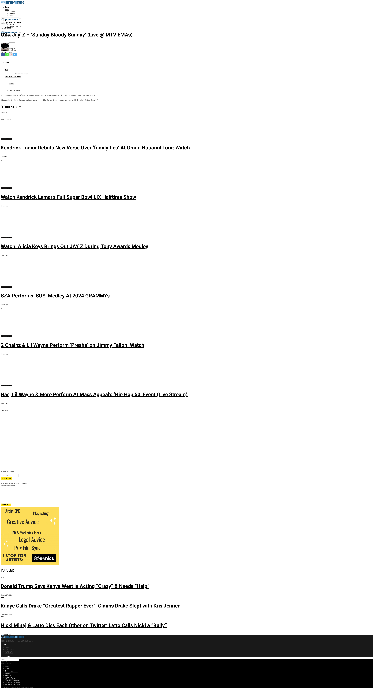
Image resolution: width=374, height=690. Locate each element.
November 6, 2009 (6, 52)
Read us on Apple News (12, 684)
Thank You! (6, 504)
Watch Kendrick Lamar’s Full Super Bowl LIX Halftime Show (68, 197)
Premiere (11, 24)
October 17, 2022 (6, 595)
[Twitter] (15, 54)
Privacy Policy (9, 649)
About (7, 647)
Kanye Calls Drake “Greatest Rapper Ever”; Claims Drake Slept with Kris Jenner (90, 606)
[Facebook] (3, 54)
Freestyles (12, 13)
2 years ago (4, 206)
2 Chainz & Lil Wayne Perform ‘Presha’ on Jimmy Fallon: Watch (72, 345)
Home (7, 7)
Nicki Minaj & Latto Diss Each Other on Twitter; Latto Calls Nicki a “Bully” (84, 625)
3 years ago (4, 304)
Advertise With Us (10, 679)
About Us (8, 675)
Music (7, 9)
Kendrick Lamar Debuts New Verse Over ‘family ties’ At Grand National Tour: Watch (95, 148)
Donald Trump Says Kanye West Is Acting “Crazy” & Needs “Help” (75, 586)
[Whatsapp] (7, 54)
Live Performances (7, 27)
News (2, 577)
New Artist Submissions (12, 681)
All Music (12, 11)
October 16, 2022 (6, 614)
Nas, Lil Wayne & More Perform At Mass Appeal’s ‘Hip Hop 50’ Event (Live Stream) (94, 394)
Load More (4, 410)
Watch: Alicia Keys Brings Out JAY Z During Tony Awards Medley (74, 246)
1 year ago (4, 156)
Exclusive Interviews (15, 26)
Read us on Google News (13, 682)
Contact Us (8, 651)
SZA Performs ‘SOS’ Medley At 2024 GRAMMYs (55, 296)
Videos (7, 668)
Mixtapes (11, 15)
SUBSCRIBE (6, 478)
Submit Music (9, 653)
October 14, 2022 (6, 634)
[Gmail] (11, 54)
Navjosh (13, 50)
